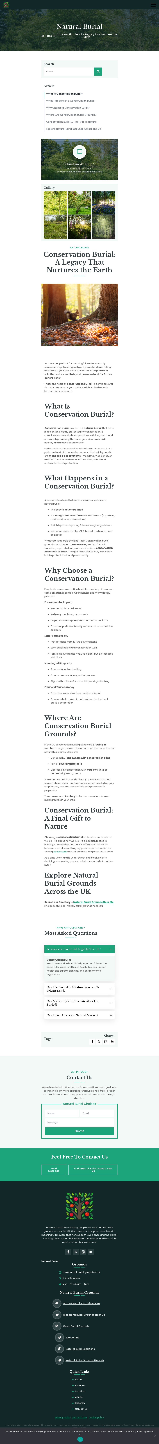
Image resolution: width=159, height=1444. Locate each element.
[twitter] (99, 1042)
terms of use (79, 1417)
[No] (155, 1435)
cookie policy (96, 1417)
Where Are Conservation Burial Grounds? (71, 114)
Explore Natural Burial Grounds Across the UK (73, 128)
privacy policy (63, 1417)
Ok (80, 1439)
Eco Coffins (72, 1337)
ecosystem (60, 851)
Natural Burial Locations (80, 1349)
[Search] (98, 72)
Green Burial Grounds (76, 1326)
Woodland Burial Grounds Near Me (84, 1314)
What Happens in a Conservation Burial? (70, 100)
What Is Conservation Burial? (64, 93)
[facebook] (92, 1042)
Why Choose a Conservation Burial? (68, 107)
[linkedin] (112, 1042)
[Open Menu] (153, 4)
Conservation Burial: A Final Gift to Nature (71, 121)
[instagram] (106, 1042)
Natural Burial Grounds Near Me (93, 902)
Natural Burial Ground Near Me (81, 1303)
